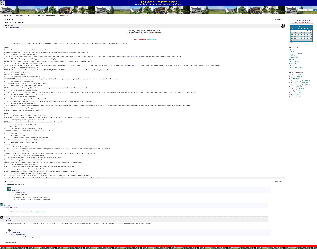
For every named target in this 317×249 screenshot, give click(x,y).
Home (6, 15)
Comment (19, 15)
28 (304, 38)
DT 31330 (292, 65)
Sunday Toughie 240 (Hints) (296, 54)
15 (307, 34)
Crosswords (31, 177)
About (12, 15)
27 (301, 38)
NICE (28, 52)
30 (311, 38)
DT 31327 (298, 94)
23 (311, 36)
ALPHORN (7, 92)
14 (304, 34)
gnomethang (16, 232)
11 (295, 34)
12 (298, 34)
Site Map (62, 15)
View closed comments (13, 22)
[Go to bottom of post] (67, 15)
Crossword (72, 177)
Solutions (77, 177)
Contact (28, 15)
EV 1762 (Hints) (293, 55)
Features (40, 15)
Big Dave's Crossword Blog (158, 2)
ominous (79, 175)
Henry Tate (144, 105)
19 (298, 36)
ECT (51, 162)
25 (295, 38)
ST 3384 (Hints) (293, 57)
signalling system (43, 117)
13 (301, 34)
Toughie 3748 (292, 63)
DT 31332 (292, 50)
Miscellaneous (51, 15)
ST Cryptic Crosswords (41, 177)
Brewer (64, 65)
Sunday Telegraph (85, 177)
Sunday (50, 177)
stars (25, 65)
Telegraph (93, 177)
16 (311, 34)
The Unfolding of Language (132, 56)
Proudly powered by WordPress (141, 246)
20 (301, 36)
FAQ (34, 15)
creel (25, 96)
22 (307, 36)
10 (292, 34)
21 (304, 36)
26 (298, 38)
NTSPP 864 (292, 59)
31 (292, 40)
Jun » (294, 42)
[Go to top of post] (2, 15)
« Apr (290, 42)
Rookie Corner (293, 52)
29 (307, 38)
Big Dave (7, 205)
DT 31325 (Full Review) (295, 67)
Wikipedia (132, 65)
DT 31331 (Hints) (294, 61)
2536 (62, 177)
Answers (66, 177)
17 (292, 36)
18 (295, 36)
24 (292, 38)
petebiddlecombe (14, 27)
